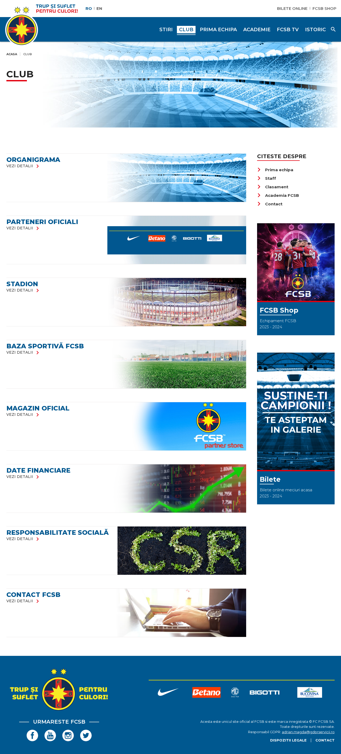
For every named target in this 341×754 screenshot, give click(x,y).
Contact (269, 203)
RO (89, 8)
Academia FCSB (278, 195)
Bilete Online (292, 8)
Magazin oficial (38, 408)
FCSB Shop (324, 8)
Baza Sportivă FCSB (45, 346)
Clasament (272, 186)
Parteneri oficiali (42, 222)
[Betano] (206, 693)
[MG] (235, 693)
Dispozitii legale (288, 740)
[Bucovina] (310, 693)
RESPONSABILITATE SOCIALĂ (57, 532)
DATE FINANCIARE (38, 470)
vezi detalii (23, 165)
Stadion (22, 284)
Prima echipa (275, 169)
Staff (266, 178)
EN (99, 8)
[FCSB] (59, 710)
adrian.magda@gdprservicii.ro (308, 732)
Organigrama (33, 159)
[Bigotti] (264, 693)
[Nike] (168, 693)
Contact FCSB (33, 595)
